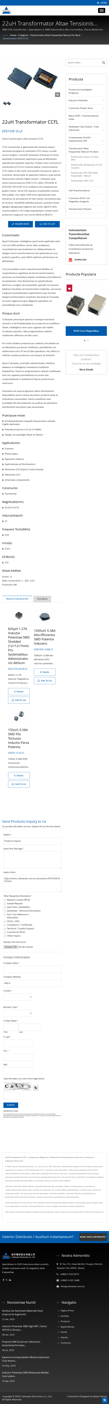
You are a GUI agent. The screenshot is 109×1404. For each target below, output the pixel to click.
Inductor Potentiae (78, 100)
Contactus (66, 1343)
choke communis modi (63, 1212)
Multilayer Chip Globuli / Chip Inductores (84, 128)
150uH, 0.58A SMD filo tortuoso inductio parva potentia (18, 738)
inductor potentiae (47, 1212)
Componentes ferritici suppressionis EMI (80, 139)
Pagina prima (67, 1310)
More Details (86, 369)
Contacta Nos (98, 1212)
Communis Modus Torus (81, 108)
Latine (103, 3)
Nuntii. (64, 1332)
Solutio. (64, 1337)
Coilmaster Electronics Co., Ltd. (36, 1396)
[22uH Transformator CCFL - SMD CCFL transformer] (57, 94)
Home (13, 35)
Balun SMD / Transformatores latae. (83, 117)
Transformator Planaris (80, 209)
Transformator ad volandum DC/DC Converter (86, 166)
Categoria (23, 35)
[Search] (104, 63)
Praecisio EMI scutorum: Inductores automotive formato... (21, 1343)
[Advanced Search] (105, 1400)
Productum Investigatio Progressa (80, 91)
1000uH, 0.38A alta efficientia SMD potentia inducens (44, 636)
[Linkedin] (10, 1280)
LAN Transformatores (79, 190)
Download (80, 259)
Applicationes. (68, 1327)
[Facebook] (3, 1280)
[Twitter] (7, 1280)
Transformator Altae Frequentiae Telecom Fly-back (55, 35)
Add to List (49, 224)
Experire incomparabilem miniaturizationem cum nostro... (25, 1359)
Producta (65, 1321)
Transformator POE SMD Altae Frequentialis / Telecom (84, 174)
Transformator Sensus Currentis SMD (84, 158)
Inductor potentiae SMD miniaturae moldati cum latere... (25, 1374)
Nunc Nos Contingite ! (93, 1237)
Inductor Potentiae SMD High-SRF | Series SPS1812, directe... (24, 1328)
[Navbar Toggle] (101, 10)
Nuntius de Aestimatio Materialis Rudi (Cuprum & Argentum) (22, 1312)
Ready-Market (100, 1396)
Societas (65, 1316)
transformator (77, 1212)
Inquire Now (22, 224)
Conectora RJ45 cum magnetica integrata (79, 200)
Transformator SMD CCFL (16, 38)
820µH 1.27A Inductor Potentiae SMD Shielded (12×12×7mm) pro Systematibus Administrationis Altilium (19, 646)
